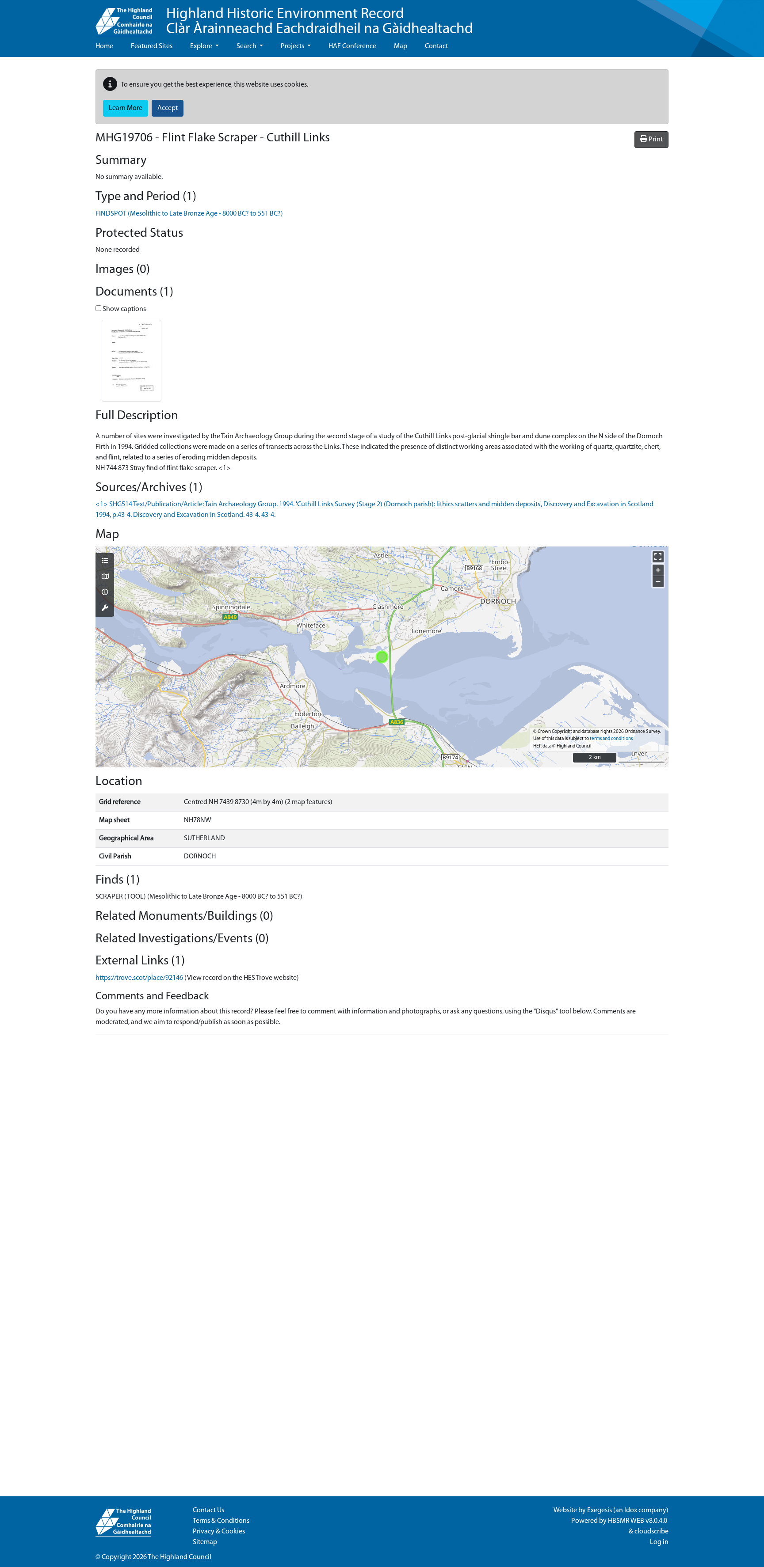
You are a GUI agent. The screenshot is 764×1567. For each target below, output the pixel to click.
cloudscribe (651, 1531)
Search (247, 46)
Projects (293, 46)
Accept (167, 108)
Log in (659, 1542)
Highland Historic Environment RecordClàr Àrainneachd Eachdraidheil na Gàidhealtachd (319, 22)
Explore (202, 46)
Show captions (123, 309)
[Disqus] (382, 1152)
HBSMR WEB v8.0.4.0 (638, 1521)
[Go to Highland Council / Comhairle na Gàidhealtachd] (124, 18)
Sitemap (205, 1542)
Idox (630, 1510)
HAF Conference (352, 46)
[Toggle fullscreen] (658, 556)
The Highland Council (179, 1557)
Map (400, 46)
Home (104, 46)
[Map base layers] (105, 577)
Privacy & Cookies (219, 1531)
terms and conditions (611, 738)
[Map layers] (105, 561)
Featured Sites (151, 46)
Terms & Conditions (221, 1521)
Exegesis (599, 1510)
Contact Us (208, 1510)
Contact (436, 46)
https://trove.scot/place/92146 (139, 978)
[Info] (105, 593)
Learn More (125, 108)
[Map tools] (105, 609)
